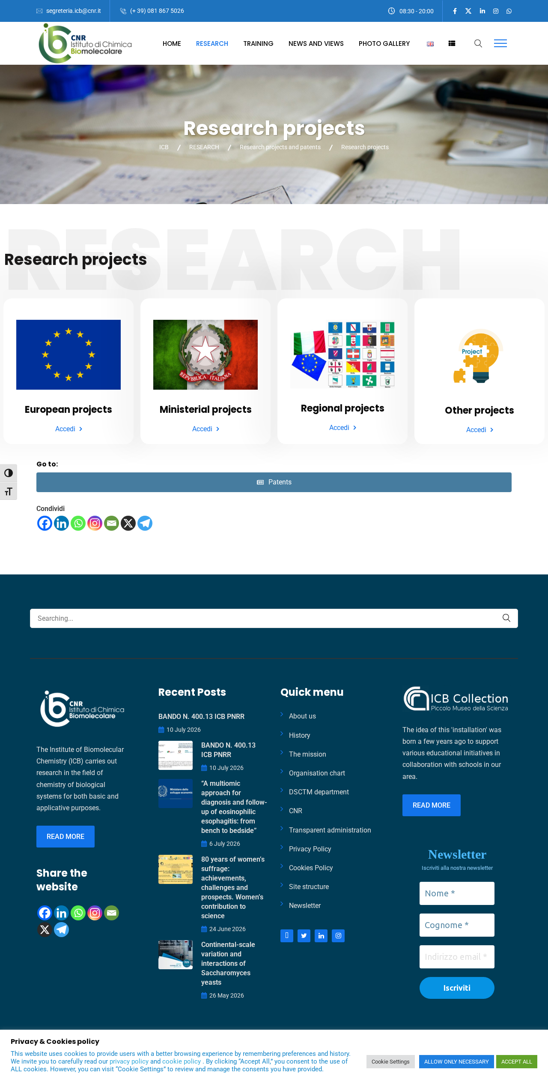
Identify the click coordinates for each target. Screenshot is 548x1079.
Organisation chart (317, 773)
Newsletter (305, 906)
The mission (307, 754)
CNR (295, 811)
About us (302, 716)
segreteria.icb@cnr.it (73, 10)
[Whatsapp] (78, 523)
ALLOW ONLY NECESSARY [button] (456, 1061)
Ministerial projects (206, 409)
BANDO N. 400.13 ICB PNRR (201, 716)
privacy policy (130, 1061)
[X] (128, 523)
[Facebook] (44, 523)
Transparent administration (330, 830)
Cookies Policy (311, 868)
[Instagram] (94, 523)
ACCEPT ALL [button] (516, 1061)
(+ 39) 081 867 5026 (157, 10)
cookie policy (182, 1061)
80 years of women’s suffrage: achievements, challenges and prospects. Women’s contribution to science (233, 887)
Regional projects (342, 408)
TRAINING (258, 43)
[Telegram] (144, 523)
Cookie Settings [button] (391, 1061)
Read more (65, 837)
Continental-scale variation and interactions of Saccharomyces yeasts (228, 963)
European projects (68, 409)
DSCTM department (319, 792)
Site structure (309, 887)
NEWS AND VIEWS (316, 43)
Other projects (479, 410)
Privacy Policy (310, 849)
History (299, 735)
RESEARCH (212, 43)
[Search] (506, 618)
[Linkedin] (61, 523)
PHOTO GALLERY (384, 43)
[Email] (111, 523)
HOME (172, 43)
